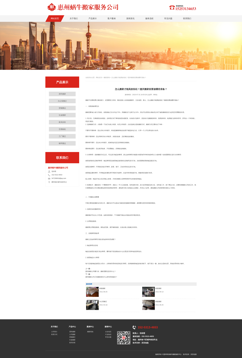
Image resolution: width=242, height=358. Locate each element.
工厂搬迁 (62, 136)
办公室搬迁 (62, 101)
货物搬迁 (72, 337)
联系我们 (187, 18)
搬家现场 (90, 332)
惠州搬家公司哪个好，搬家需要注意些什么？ (100, 271)
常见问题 (168, 18)
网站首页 (55, 18)
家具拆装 (62, 122)
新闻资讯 (130, 18)
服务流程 (149, 18)
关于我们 (74, 18)
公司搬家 (72, 334)
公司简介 (54, 332)
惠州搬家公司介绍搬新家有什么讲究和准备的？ (101, 277)
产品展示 (93, 18)
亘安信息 (145, 343)
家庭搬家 (102, 288)
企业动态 (108, 332)
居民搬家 (62, 94)
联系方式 (54, 334)
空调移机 (62, 129)
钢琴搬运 (62, 143)
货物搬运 (62, 108)
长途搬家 (62, 115)
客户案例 (112, 18)
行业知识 (108, 334)
